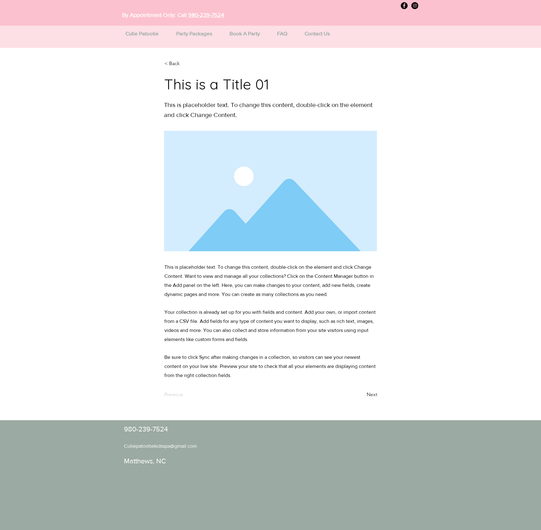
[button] (185, 63)
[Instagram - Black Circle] (414, 5)
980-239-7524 (206, 15)
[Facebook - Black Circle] (404, 5)
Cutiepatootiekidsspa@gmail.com (160, 446)
